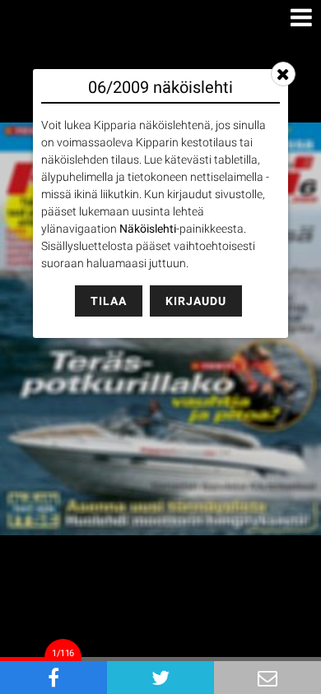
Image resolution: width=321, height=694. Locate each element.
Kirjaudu (195, 301)
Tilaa (109, 301)
